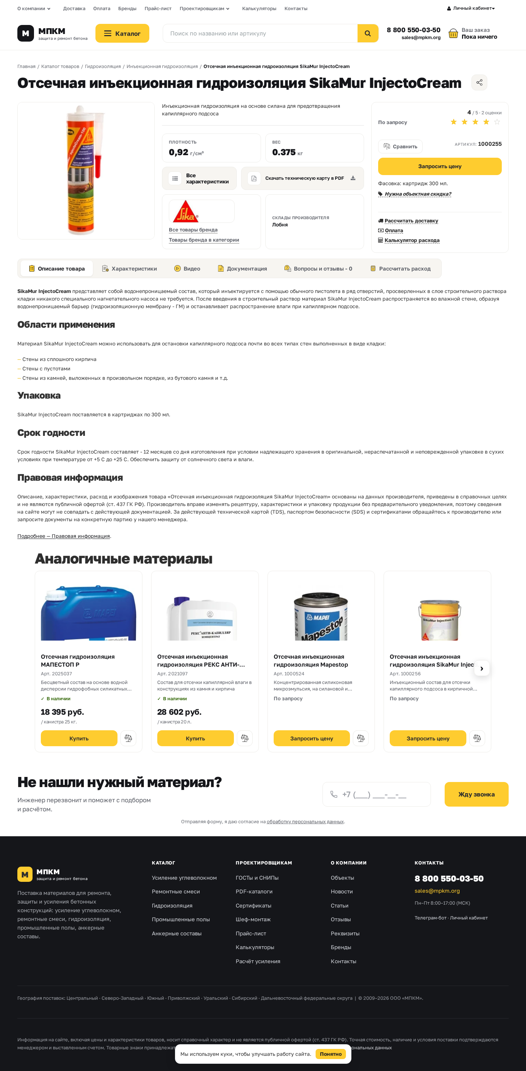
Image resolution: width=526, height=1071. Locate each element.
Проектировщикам (202, 8)
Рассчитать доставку (411, 220)
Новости (342, 891)
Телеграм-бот (430, 918)
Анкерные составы (177, 933)
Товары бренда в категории (204, 240)
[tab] (57, 268)
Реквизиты (345, 933)
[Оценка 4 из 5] (486, 122)
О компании (31, 8)
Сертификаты (253, 905)
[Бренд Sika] (202, 211)
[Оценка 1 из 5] (453, 122)
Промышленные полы (181, 919)
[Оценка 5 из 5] (497, 122)
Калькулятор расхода (412, 240)
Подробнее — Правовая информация (63, 536)
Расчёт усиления (258, 961)
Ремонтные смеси (176, 891)
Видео (192, 268)
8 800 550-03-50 (414, 30)
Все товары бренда (193, 229)
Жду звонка (476, 794)
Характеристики (134, 268)
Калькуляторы (259, 8)
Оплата (101, 8)
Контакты (296, 8)
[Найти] (368, 33)
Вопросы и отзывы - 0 (323, 268)
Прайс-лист (158, 8)
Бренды (127, 8)
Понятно (331, 1054)
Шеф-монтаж (253, 919)
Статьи (339, 905)
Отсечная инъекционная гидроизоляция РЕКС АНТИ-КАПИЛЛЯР (198, 664)
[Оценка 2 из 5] (464, 122)
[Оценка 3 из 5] (475, 122)
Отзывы (341, 919)
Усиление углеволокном (184, 877)
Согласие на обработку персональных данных (339, 1047)
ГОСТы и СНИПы (257, 877)
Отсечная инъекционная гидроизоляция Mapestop (311, 660)
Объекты (342, 877)
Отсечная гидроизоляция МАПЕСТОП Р (78, 660)
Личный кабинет (472, 8)
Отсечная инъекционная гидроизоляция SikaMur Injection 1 (437, 664)
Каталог (163, 863)
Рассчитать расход (405, 268)
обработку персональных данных (305, 821)
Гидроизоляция (172, 905)
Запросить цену (440, 166)
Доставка (74, 8)
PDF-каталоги (254, 891)
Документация (247, 268)
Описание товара (61, 268)
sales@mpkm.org (421, 37)
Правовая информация (256, 1047)
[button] (128, 738)
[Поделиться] (479, 82)
